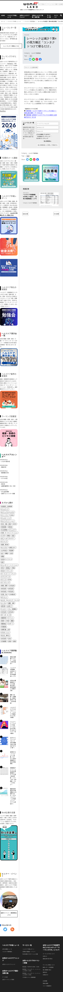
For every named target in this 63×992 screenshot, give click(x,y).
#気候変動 (3, 527)
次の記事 (56, 214)
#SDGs (12, 515)
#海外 (2, 562)
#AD (2, 553)
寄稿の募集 (45, 983)
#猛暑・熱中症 (4, 544)
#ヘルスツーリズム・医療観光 (9, 609)
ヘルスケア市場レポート (42, 4)
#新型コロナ (12, 547)
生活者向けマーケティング (43, 136)
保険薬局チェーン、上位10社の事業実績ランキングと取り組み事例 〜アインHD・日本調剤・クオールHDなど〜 (13, 776)
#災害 (11, 553)
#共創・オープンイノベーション (9, 533)
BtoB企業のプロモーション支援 (30, 954)
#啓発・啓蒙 (4, 585)
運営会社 (45, 972)
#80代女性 (3, 588)
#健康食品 (3, 623)
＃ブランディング (5, 577)
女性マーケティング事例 (8, 979)
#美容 (14, 641)
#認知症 (10, 527)
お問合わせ (45, 974)
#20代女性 (3, 638)
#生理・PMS (4, 594)
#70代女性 (12, 585)
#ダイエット (4, 597)
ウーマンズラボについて (49, 953)
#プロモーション (5, 632)
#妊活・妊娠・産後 (6, 524)
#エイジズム (4, 547)
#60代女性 (3, 591)
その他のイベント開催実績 (29, 977)
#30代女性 (10, 612)
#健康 (30, 56)
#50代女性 (10, 591)
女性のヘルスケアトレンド (8, 964)
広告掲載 (61, 4)
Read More (3, 111)
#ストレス (3, 579)
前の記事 (25, 214)
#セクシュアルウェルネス (7, 512)
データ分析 (5, 977)
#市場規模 (3, 641)
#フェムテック (4, 509)
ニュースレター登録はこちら (11, 46)
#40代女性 (3, 612)
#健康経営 (3, 618)
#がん (2, 538)
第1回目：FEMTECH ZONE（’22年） (31, 967)
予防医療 (11, 550)
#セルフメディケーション (7, 521)
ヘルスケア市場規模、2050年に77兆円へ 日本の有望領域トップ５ (13, 672)
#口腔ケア (9, 606)
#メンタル (3, 603)
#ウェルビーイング (6, 518)
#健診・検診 (11, 603)
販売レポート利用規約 (48, 967)
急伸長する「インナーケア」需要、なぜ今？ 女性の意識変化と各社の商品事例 (13, 757)
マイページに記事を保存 (32, 67)
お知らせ (45, 956)
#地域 (9, 641)
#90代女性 (10, 588)
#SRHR (14, 524)
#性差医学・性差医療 (6, 506)
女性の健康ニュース (7, 949)
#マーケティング (5, 582)
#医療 (2, 621)
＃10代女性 (4, 550)
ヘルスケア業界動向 (36, 53)
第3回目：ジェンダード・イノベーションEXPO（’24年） (31, 974)
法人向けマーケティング (42, 138)
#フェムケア (12, 530)
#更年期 (3, 606)
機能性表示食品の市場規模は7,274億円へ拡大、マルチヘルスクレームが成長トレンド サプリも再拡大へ (13, 796)
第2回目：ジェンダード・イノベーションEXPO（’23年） (31, 970)
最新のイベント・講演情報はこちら (9, 914)
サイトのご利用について (49, 965)
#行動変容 (3, 626)
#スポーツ (10, 623)
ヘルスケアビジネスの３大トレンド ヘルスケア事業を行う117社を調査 (13, 712)
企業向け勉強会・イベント (29, 951)
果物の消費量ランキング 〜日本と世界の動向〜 (13, 660)
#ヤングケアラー (10, 538)
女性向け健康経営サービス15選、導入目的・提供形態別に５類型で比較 (13, 685)
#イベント (10, 618)
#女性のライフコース (6, 559)
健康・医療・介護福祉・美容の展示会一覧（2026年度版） (13, 699)
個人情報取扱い (47, 141)
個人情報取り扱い (47, 970)
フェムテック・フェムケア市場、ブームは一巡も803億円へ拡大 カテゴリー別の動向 (13, 727)
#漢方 (13, 535)
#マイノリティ (4, 515)
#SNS (9, 638)
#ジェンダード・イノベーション (9, 565)
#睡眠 (6, 553)
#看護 (2, 556)
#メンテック (4, 541)
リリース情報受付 (47, 986)
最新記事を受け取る (47, 958)
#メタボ (3, 535)
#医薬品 (8, 568)
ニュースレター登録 (53, 4)
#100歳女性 (12, 594)
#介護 (7, 621)
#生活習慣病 (4, 530)
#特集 (13, 568)
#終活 (2, 568)
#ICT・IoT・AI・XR (6, 615)
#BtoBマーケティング (6, 571)
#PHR (9, 579)
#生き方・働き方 (5, 635)
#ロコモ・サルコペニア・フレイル (10, 600)
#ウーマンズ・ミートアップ (8, 574)
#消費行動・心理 (5, 629)
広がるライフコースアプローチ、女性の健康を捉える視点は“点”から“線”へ (13, 742)
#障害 (8, 535)
